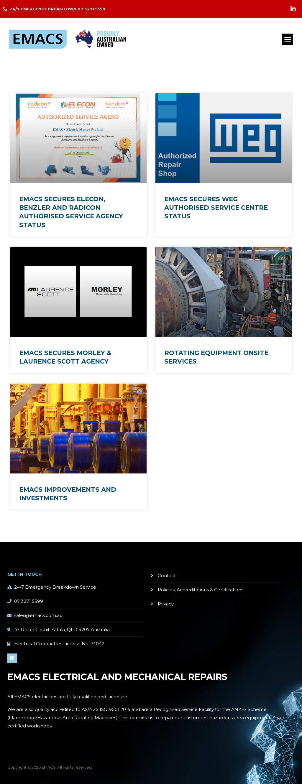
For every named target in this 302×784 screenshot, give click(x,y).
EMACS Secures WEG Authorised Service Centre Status (216, 207)
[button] (287, 39)
